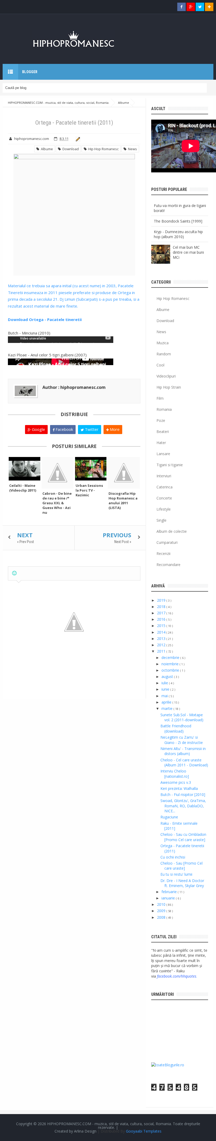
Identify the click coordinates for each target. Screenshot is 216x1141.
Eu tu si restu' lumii (176, 874)
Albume (46, 149)
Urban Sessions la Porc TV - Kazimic (89, 490)
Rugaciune (169, 816)
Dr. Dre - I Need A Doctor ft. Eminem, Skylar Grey (182, 883)
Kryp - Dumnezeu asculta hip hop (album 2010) (178, 234)
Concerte (164, 498)
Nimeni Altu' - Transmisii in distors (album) (183, 751)
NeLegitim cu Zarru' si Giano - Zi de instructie (181, 740)
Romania (164, 409)
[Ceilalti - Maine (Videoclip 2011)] (24, 469)
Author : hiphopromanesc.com (74, 387)
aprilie (167, 702)
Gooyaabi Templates (143, 1131)
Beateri (162, 431)
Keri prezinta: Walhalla (179, 788)
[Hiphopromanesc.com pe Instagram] (209, 7)
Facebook (64, 429)
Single (161, 520)
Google (38, 429)
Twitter (91, 429)
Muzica (162, 342)
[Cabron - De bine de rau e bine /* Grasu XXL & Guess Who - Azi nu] (57, 472)
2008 (161, 917)
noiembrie (170, 663)
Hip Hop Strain (168, 387)
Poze (160, 420)
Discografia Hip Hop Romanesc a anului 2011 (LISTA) (123, 500)
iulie (165, 682)
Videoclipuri (166, 376)
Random (163, 353)
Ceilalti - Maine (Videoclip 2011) (22, 488)
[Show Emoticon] (14, 573)
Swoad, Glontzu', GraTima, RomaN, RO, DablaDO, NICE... (183, 805)
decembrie (170, 657)
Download (70, 149)
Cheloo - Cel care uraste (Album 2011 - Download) (184, 762)
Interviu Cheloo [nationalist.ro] (174, 773)
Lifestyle (163, 509)
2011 (161, 651)
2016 (161, 619)
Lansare (163, 453)
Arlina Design (85, 1131)
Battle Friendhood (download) (175, 728)
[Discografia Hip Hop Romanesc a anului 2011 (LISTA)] (123, 472)
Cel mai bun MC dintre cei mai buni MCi (188, 252)
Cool (160, 364)
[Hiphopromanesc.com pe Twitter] (200, 7)
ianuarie (168, 897)
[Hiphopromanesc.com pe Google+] (190, 7)
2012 (161, 644)
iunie (165, 689)
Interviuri (163, 475)
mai (165, 695)
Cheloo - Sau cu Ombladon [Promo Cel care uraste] (183, 837)
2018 (161, 606)
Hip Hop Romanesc (103, 149)
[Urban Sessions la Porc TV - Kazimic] (90, 469)
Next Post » (122, 542)
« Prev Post (25, 542)
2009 (161, 910)
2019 (161, 600)
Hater (161, 442)
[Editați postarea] (77, 138)
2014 (161, 632)
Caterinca (164, 486)
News (131, 149)
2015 (161, 625)
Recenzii (163, 553)
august (167, 676)
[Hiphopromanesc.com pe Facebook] (181, 7)
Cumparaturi (167, 542)
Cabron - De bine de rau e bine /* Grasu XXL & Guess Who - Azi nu (57, 503)
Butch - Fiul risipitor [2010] (182, 794)
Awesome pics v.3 (175, 782)
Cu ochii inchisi (172, 857)
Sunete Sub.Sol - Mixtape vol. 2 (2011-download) (181, 717)
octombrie (170, 670)
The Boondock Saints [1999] (178, 221)
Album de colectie (171, 531)
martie (167, 708)
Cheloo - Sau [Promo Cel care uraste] (181, 866)
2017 (161, 612)
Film (160, 398)
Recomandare (168, 564)
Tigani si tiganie (169, 464)
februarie (169, 891)
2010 (161, 904)
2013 (161, 638)
